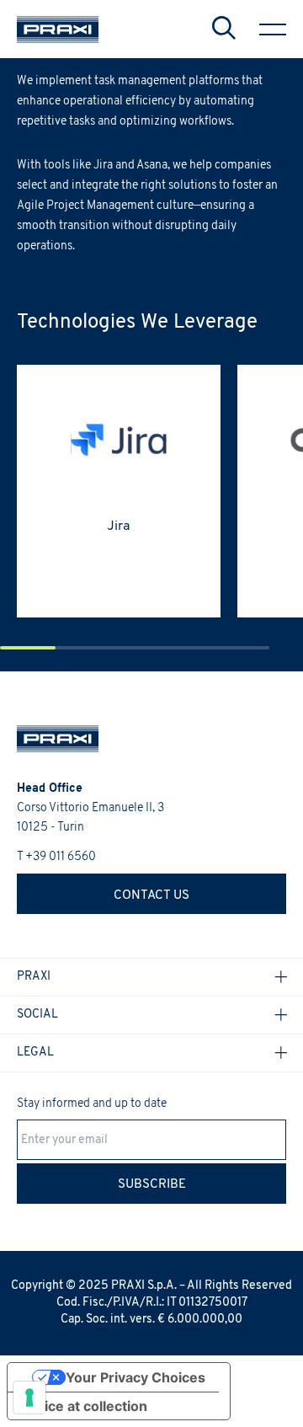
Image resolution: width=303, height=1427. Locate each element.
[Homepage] (57, 29)
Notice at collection (84, 1406)
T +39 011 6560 (56, 857)
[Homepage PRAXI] (49, 738)
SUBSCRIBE (152, 1184)
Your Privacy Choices (135, 1377)
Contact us (151, 896)
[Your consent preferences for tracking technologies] (29, 1398)
